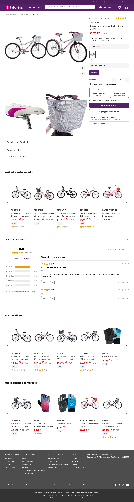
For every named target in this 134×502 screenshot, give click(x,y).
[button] (121, 18)
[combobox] (116, 250)
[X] (119, 485)
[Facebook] (115, 485)
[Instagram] (123, 485)
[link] (21, 202)
